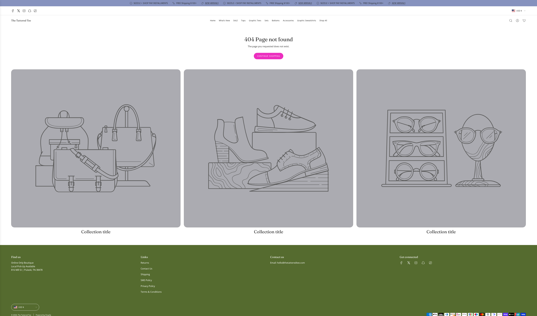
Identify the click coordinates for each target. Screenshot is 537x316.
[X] (18, 10)
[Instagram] (24, 10)
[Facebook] (13, 10)
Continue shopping (268, 56)
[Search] (510, 20)
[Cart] (524, 20)
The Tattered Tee (21, 20)
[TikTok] (35, 10)
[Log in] (517, 20)
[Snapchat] (29, 10)
